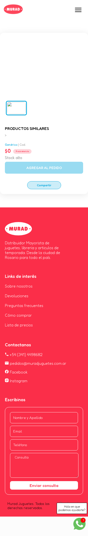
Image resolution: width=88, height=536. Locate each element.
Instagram (18, 380)
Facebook (18, 372)
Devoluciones (16, 295)
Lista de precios (19, 325)
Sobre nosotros (19, 286)
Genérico (11, 144)
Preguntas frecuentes (24, 305)
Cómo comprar (18, 315)
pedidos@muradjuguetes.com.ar (37, 363)
